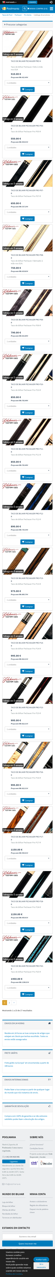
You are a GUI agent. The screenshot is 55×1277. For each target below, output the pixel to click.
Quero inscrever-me (27, 1243)
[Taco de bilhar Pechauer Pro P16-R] (27, 755)
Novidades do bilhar (10, 1214)
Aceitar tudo (41, 1259)
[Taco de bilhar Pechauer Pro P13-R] (27, 561)
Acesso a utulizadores (38, 1201)
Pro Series (27, 15)
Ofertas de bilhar (9, 1210)
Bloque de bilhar (8, 1206)
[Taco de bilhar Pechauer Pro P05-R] (27, 108)
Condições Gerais (36, 1148)
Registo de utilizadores (39, 1205)
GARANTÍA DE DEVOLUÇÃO (17, 1106)
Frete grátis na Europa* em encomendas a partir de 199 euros (27, 1064)
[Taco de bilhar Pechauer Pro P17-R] (27, 819)
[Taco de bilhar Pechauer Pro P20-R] (27, 949)
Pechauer (18, 15)
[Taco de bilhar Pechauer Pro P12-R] (27, 496)
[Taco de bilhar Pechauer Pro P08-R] (27, 238)
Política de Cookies (14, 1274)
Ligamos (32, 2)
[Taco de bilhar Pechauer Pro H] (27, 44)
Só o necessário (41, 1266)
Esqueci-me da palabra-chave (39, 1211)
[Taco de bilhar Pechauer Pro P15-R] (27, 690)
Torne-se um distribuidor (12, 1217)
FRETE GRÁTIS (11, 1053)
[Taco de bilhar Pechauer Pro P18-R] (27, 884)
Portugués (10, 2)
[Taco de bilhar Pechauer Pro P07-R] (27, 173)
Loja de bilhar (7, 1202)
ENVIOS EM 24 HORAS (14, 1023)
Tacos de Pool (7, 15)
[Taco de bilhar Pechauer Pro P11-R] (27, 432)
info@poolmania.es (12, 1184)
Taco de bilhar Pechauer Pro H (26, 61)
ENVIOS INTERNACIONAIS (16, 1079)
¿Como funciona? (37, 1144)
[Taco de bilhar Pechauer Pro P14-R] (27, 626)
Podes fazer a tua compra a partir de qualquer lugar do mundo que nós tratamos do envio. (27, 1091)
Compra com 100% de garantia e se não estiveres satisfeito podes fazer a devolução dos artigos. (26, 1117)
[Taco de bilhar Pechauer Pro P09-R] (27, 302)
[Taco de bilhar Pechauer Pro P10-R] (27, 367)
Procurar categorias (16, 24)
